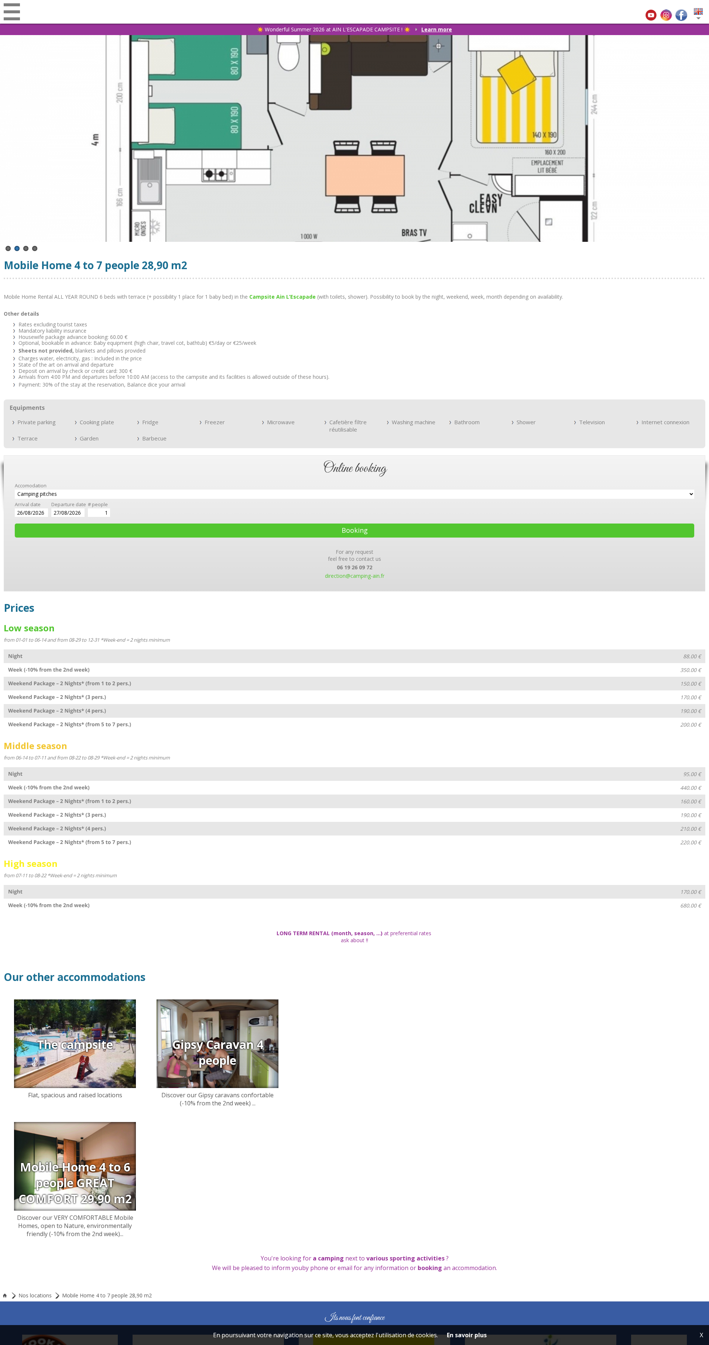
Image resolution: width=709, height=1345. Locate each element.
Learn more (436, 29)
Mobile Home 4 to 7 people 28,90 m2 (107, 1267)
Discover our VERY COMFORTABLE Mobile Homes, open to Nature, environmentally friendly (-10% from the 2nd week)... (179, 1180)
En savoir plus (467, 1335)
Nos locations (35, 1267)
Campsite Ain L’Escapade (282, 296)
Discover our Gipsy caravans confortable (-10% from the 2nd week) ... (530, 1067)
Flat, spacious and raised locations (179, 1067)
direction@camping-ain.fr (354, 575)
